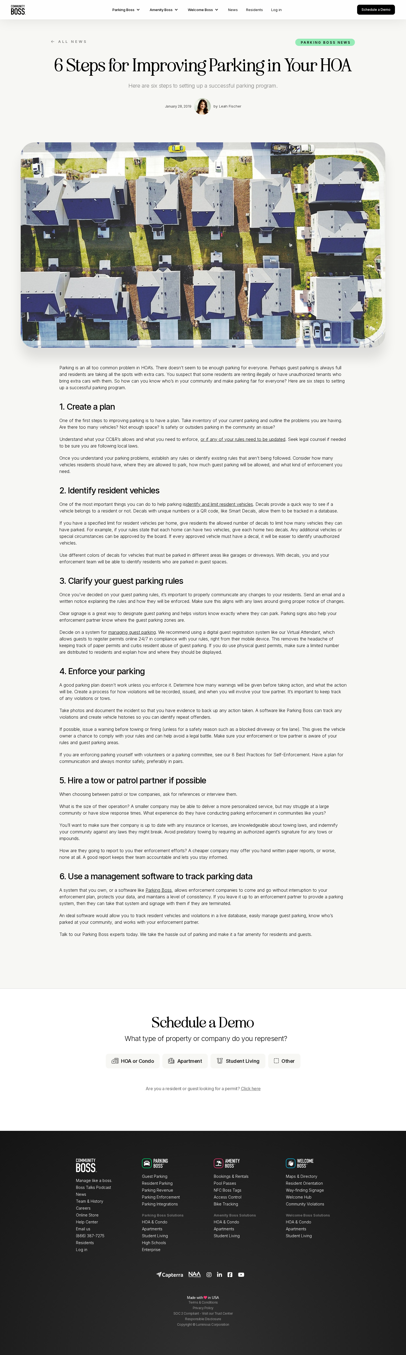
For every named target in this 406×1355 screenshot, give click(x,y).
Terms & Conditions (203, 1302)
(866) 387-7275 (90, 1235)
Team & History (89, 1201)
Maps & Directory (301, 1176)
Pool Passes (225, 1183)
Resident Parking (157, 1183)
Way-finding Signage (305, 1190)
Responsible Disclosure (203, 1319)
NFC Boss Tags (227, 1190)
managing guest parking (132, 632)
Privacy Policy (203, 1308)
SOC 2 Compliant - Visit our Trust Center (203, 1313)
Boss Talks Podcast (93, 1187)
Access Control (227, 1197)
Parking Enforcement (161, 1197)
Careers (83, 1208)
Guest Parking (154, 1176)
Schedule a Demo (376, 9)
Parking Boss (159, 890)
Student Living (155, 1235)
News (233, 9)
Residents (254, 9)
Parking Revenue (157, 1190)
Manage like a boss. (94, 1180)
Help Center (87, 1222)
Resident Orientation (304, 1183)
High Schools (154, 1242)
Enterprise (151, 1249)
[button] (127, 9)
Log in (276, 9)
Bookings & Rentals (231, 1176)
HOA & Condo (154, 1222)
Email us (83, 1228)
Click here (251, 1088)
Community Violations (305, 1204)
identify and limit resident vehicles (219, 504)
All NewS (69, 41)
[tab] (133, 1061)
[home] (18, 10)
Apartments (152, 1228)
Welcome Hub (299, 1197)
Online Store (87, 1215)
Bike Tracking (226, 1204)
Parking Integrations (160, 1204)
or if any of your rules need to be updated (243, 439)
